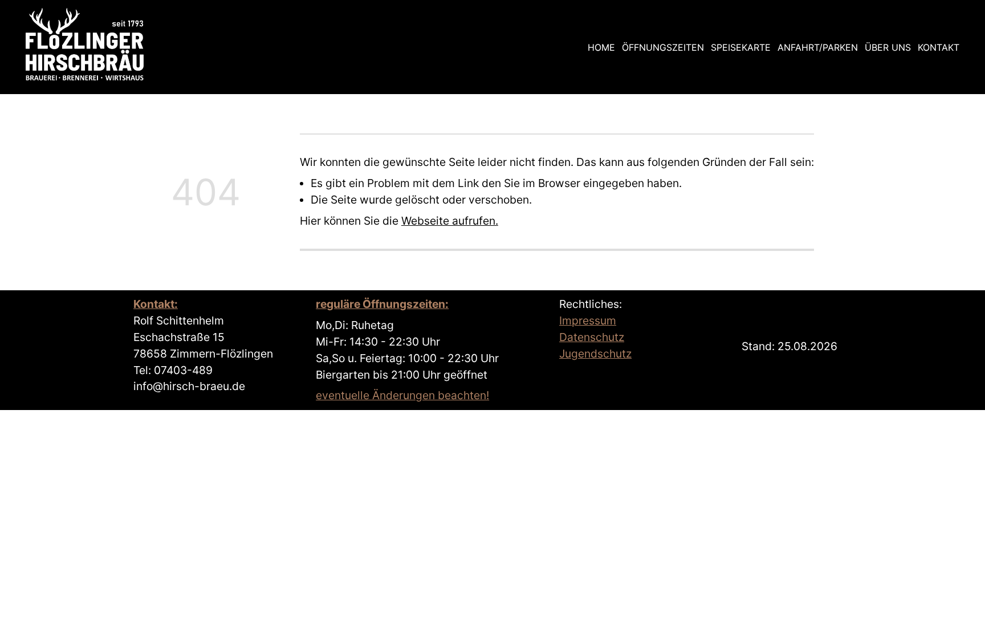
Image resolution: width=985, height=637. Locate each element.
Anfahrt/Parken (818, 47)
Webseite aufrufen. (449, 221)
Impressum (587, 320)
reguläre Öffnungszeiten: (382, 304)
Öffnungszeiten (663, 47)
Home (601, 47)
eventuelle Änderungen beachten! (402, 395)
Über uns (888, 47)
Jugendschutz (595, 353)
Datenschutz (591, 337)
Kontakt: (155, 304)
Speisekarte (741, 47)
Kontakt (938, 47)
